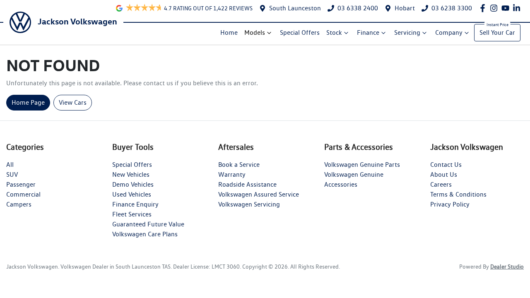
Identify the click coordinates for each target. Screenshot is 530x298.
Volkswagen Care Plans (145, 234)
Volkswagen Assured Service (258, 194)
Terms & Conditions (458, 194)
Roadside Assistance (247, 184)
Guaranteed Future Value (148, 224)
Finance (368, 32)
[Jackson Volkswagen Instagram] (495, 8)
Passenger (21, 184)
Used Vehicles (131, 194)
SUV (12, 174)
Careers (441, 184)
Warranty (232, 174)
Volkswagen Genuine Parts (362, 164)
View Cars (73, 102)
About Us (443, 174)
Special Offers (300, 32)
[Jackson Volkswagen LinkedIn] (518, 8)
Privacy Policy (450, 204)
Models (254, 32)
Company (449, 32)
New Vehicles (130, 174)
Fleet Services (132, 214)
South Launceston (295, 8)
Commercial (23, 194)
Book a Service (239, 164)
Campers (18, 204)
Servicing (407, 32)
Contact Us (446, 164)
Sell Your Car (497, 32)
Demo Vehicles (133, 184)
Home (229, 32)
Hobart (405, 8)
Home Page (28, 102)
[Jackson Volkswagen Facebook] (484, 8)
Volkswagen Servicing (249, 204)
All (10, 164)
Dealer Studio (507, 266)
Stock (334, 32)
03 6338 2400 (357, 8)
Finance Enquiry (135, 204)
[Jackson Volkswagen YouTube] (507, 8)
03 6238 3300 (451, 8)
